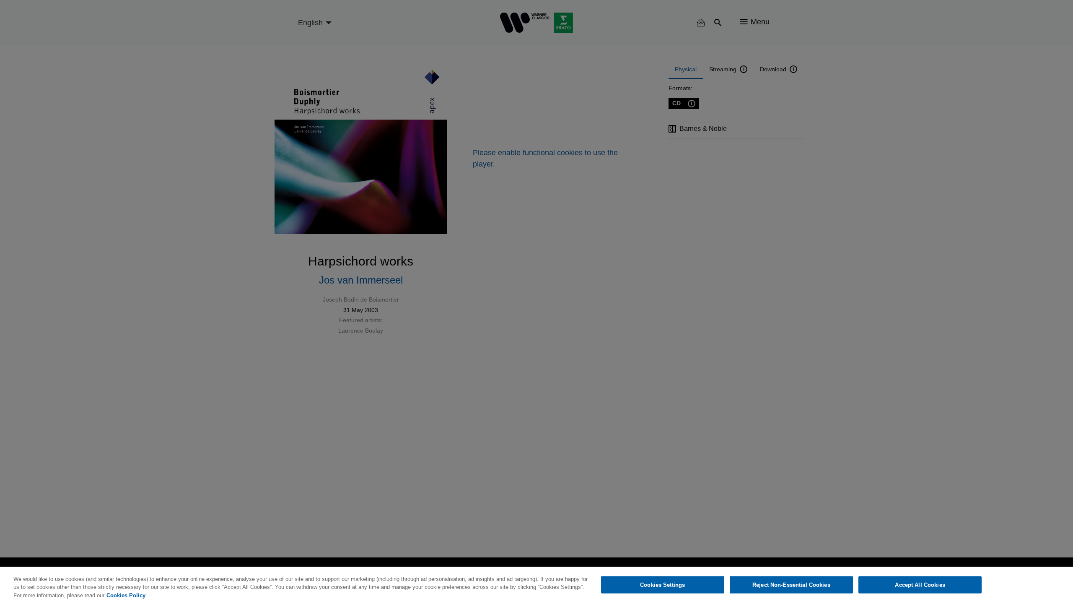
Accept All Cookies (920, 584)
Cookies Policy (125, 595)
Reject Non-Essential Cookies (791, 584)
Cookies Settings (662, 584)
